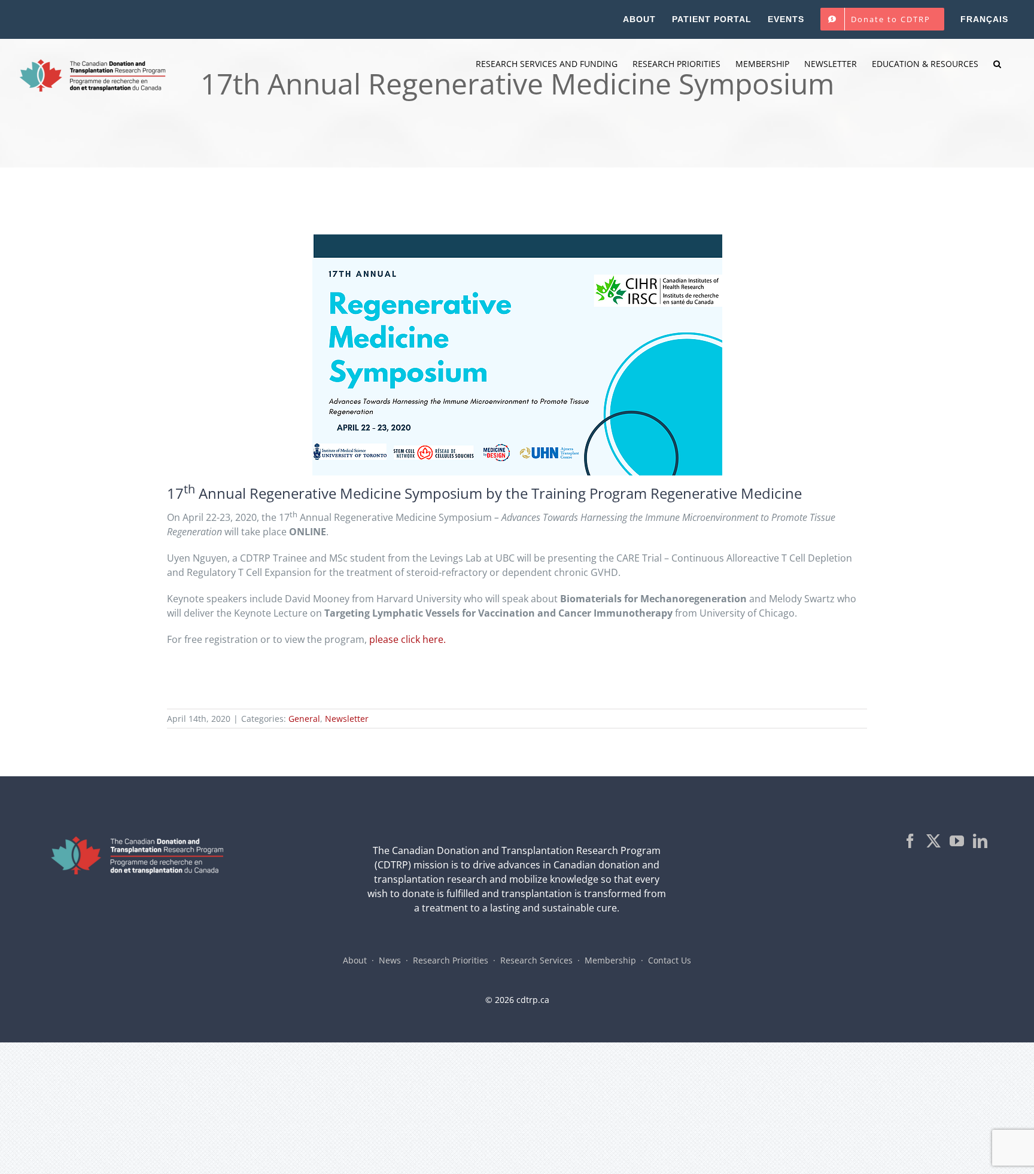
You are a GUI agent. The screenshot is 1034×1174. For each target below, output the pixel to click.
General (304, 718)
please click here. (407, 639)
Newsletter (347, 718)
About (355, 960)
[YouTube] (957, 841)
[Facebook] (910, 841)
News (390, 960)
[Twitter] (933, 841)
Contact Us (669, 960)
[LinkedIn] (980, 841)
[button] (997, 64)
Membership (610, 960)
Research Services (536, 960)
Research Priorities (450, 960)
